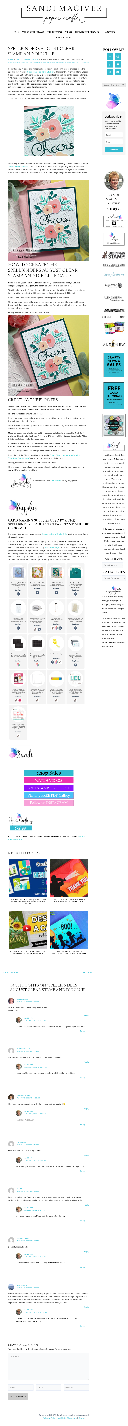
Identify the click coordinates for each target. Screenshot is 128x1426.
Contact (82, 1418)
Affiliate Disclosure (67, 1418)
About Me (110, 32)
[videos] (114, 220)
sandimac (29, 1018)
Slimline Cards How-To (87, 32)
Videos (68, 32)
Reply (86, 1015)
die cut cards (25, 62)
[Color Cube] (114, 328)
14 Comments (84, 62)
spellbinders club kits (59, 62)
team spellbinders (72, 62)
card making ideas (14, 62)
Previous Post (10, 972)
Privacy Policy (64, 38)
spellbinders (47, 62)
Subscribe (114, 150)
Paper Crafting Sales (33, 32)
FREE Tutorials (54, 32)
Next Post (88, 972)
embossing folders (36, 62)
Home (16, 32)
